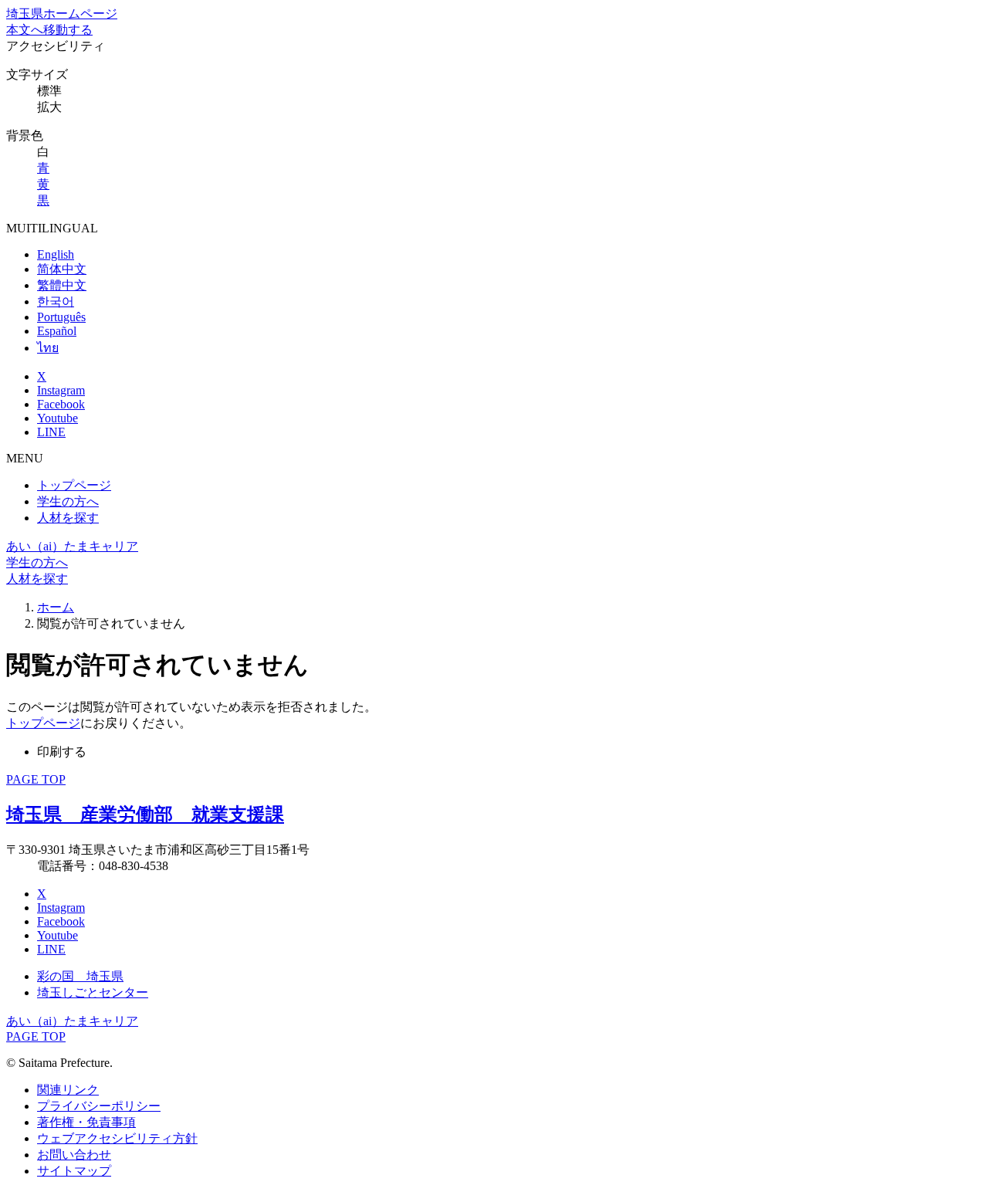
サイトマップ (74, 1170)
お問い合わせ (74, 1154)
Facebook (61, 404)
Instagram (61, 390)
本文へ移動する (49, 29)
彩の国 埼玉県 (80, 976)
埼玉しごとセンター (92, 992)
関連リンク (68, 1089)
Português (61, 316)
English (55, 254)
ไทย (48, 347)
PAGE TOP (36, 779)
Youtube (57, 418)
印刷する (61, 751)
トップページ (74, 485)
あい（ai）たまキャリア (72, 546)
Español (56, 330)
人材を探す (68, 517)
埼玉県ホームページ (61, 13)
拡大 (49, 106)
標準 (49, 90)
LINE (51, 432)
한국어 (55, 301)
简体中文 (61, 269)
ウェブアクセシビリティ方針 (117, 1138)
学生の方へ (68, 501)
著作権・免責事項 (86, 1122)
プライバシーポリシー (99, 1105)
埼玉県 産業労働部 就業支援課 (145, 814)
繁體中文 (61, 285)
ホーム (55, 607)
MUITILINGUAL (52, 228)
